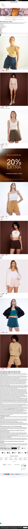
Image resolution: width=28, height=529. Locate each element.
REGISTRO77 (17, 0)
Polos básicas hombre (11, 458)
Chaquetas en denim (15, 457)
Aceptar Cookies (25, 527)
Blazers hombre (10, 457)
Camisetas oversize (15, 458)
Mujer (2, 3)
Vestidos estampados (20, 458)
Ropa (3, 4)
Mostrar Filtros (2, 25)
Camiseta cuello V (1, 457)
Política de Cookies (20, 527)
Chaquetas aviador (20, 457)
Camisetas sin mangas (6, 457)
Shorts (3, 5)
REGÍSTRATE (14, 448)
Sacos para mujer (6, 458)
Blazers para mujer (1, 458)
